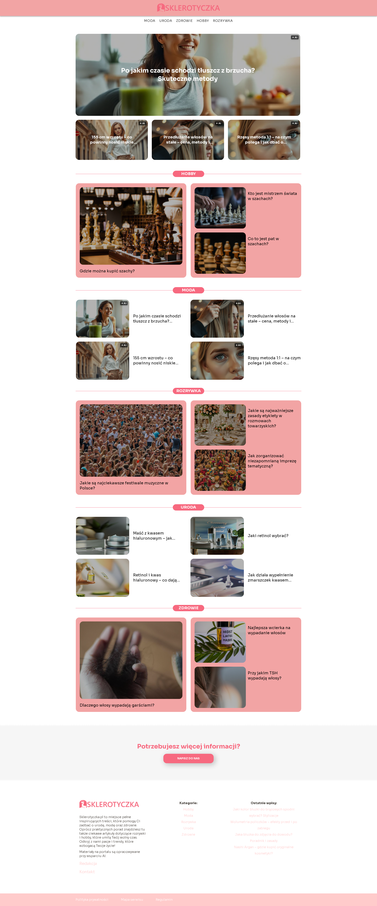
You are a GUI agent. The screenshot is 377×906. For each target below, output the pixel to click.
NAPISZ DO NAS (188, 758)
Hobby (203, 21)
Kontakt (87, 871)
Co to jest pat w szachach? (263, 241)
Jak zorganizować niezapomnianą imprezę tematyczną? (272, 461)
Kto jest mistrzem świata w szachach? (272, 196)
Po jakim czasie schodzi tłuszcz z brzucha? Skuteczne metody (188, 75)
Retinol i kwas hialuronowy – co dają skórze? (155, 578)
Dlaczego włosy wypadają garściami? (117, 705)
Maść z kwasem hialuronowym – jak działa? (152, 536)
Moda (149, 21)
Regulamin (164, 900)
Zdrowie (184, 21)
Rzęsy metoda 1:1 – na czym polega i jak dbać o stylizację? (264, 140)
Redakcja (88, 863)
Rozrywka (223, 21)
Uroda (165, 21)
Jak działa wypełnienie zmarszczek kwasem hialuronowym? (270, 578)
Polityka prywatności (92, 900)
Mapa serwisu (132, 900)
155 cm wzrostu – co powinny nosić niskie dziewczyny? (112, 140)
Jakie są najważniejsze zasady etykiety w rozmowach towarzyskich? (270, 418)
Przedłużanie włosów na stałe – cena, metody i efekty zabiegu (188, 140)
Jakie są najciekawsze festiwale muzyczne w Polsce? (124, 486)
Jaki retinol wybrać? (268, 535)
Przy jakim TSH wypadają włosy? (264, 676)
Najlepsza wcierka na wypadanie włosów (269, 630)
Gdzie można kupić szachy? (107, 271)
